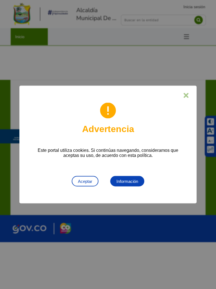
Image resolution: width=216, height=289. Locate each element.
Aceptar (85, 181)
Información (127, 181)
